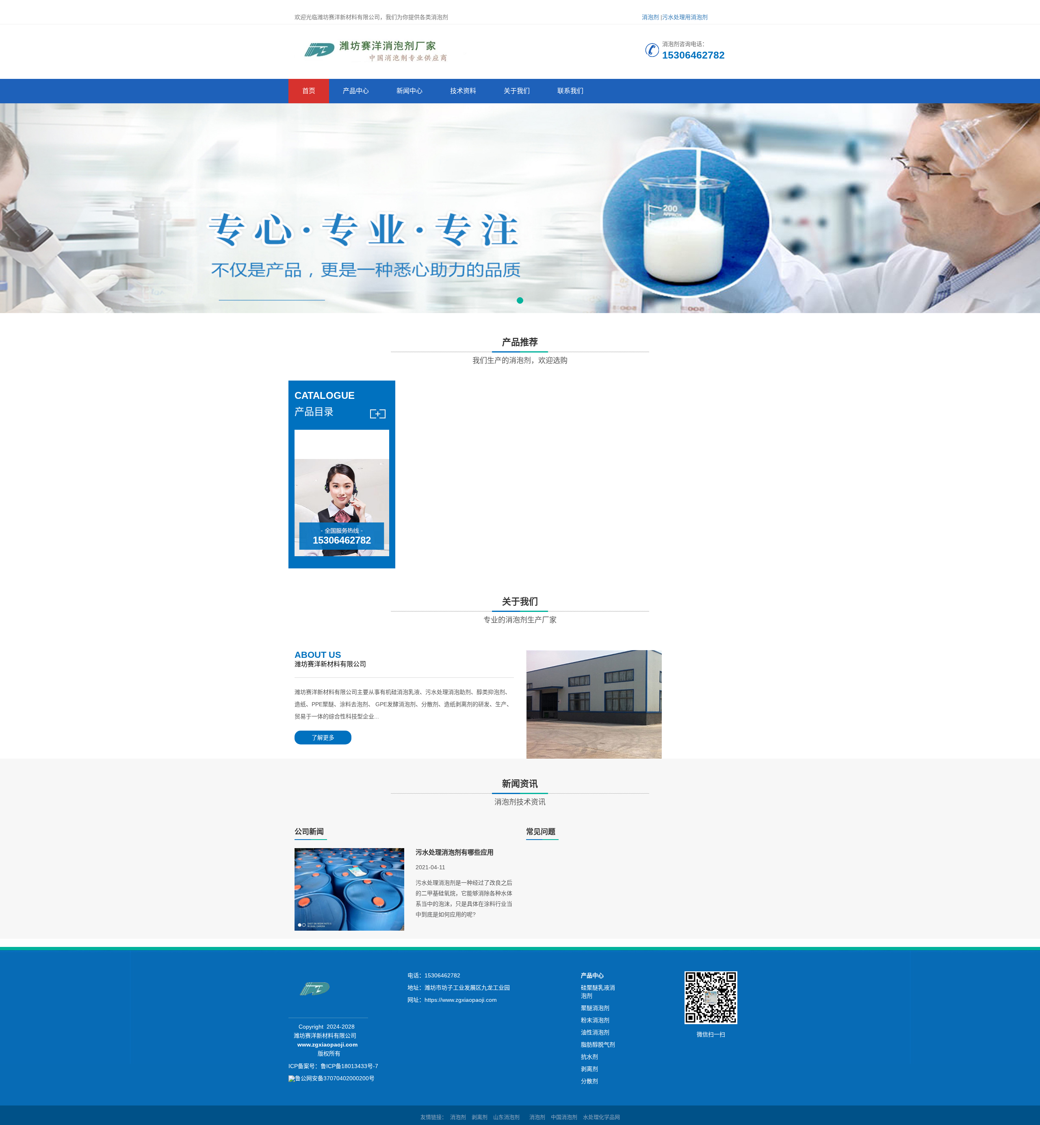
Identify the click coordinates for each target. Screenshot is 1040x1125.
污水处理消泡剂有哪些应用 (455, 852)
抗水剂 (589, 1056)
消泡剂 (650, 17)
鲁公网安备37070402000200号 (335, 1078)
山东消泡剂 (506, 1117)
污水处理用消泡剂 (685, 17)
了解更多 (323, 737)
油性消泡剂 (595, 1032)
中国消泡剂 (564, 1117)
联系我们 (570, 90)
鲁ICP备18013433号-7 (349, 1066)
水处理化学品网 (601, 1117)
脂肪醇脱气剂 (598, 1044)
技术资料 (463, 90)
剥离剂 (589, 1069)
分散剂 (589, 1081)
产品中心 (356, 90)
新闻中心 (409, 90)
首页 (308, 90)
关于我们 (517, 90)
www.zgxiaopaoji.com (327, 1044)
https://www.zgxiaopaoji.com (461, 1000)
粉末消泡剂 (595, 1020)
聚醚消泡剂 (595, 1008)
